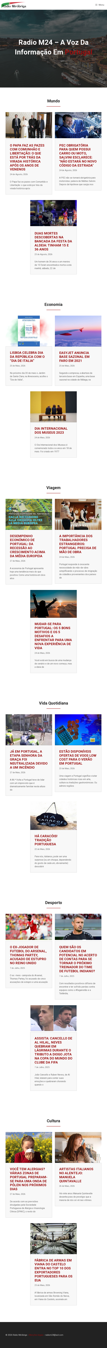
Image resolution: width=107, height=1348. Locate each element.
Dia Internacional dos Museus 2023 (51, 431)
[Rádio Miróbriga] (13, 5)
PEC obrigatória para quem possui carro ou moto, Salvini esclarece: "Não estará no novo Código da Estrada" (78, 155)
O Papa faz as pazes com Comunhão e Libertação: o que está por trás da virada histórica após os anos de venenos (27, 157)
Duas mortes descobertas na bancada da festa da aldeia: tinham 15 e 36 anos (53, 241)
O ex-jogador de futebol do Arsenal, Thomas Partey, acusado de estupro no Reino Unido (28, 955)
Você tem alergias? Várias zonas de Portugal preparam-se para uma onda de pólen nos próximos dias (28, 1179)
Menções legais (36, 1335)
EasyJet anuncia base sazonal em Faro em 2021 (74, 357)
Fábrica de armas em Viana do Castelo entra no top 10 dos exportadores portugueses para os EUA (53, 1270)
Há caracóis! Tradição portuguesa (46, 840)
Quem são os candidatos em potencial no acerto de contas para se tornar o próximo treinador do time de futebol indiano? (78, 959)
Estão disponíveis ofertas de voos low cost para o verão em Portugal (77, 757)
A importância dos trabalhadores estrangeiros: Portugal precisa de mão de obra (77, 544)
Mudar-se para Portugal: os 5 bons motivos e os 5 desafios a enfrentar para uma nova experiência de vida (53, 636)
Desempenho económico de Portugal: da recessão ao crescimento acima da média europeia (27, 546)
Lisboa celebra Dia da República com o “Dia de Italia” (27, 357)
